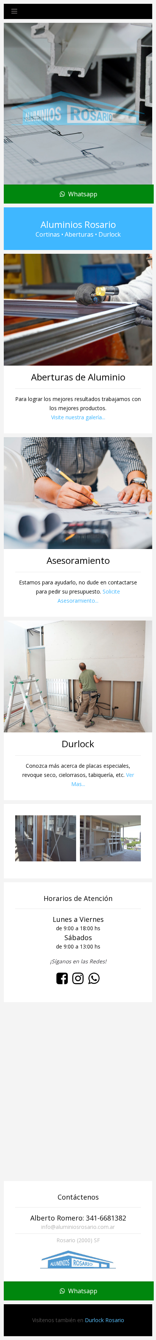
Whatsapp (81, 194)
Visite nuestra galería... (78, 417)
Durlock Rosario (104, 1320)
